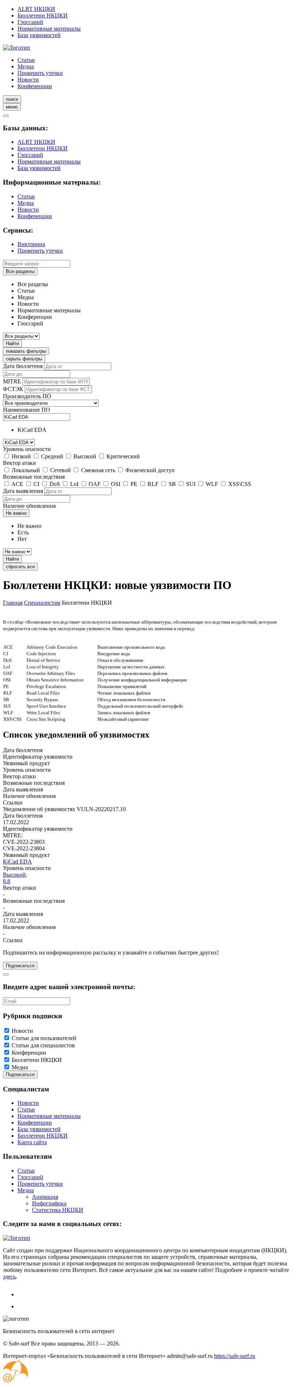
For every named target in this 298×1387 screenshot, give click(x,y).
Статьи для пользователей (44, 1038)
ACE (17, 484)
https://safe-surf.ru (234, 1356)
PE (133, 484)
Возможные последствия (34, 477)
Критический (123, 456)
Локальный (26, 470)
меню (12, 107)
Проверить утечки (40, 73)
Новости (28, 79)
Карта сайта (32, 1142)
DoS (54, 484)
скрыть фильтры (24, 358)
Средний (52, 456)
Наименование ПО (26, 410)
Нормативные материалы (49, 28)
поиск (12, 99)
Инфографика (49, 1203)
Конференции (34, 86)
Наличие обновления (29, 506)
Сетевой (60, 470)
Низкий (21, 456)
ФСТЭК (13, 389)
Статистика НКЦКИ (57, 1210)
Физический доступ (150, 470)
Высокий (84, 456)
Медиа (25, 66)
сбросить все (20, 566)
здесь (9, 1276)
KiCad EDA (17, 861)
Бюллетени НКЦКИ (42, 15)
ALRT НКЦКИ (36, 9)
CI (36, 484)
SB (172, 484)
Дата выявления (23, 491)
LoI (74, 484)
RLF (153, 484)
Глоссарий (30, 22)
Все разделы (20, 271)
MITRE (12, 381)
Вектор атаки (19, 463)
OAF (95, 484)
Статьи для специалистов (43, 1045)
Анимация (45, 1197)
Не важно (16, 513)
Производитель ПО (27, 396)
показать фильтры (26, 351)
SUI (191, 484)
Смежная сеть (98, 470)
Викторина (31, 244)
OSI (115, 484)
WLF (212, 484)
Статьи (26, 60)
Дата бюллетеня (23, 366)
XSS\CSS (239, 484)
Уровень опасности (27, 449)
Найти (12, 343)
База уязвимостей (39, 35)
